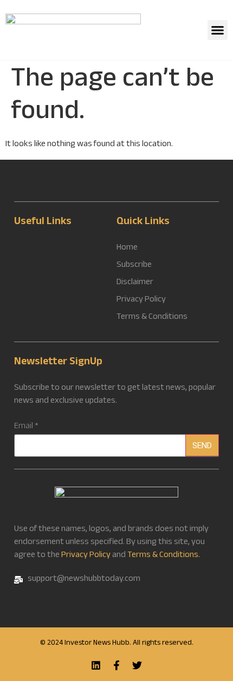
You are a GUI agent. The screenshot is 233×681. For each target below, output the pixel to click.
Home (127, 248)
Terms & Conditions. (163, 555)
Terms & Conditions (151, 317)
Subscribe (134, 265)
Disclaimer (134, 283)
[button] (218, 30)
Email (26, 427)
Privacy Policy (86, 555)
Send (202, 445)
